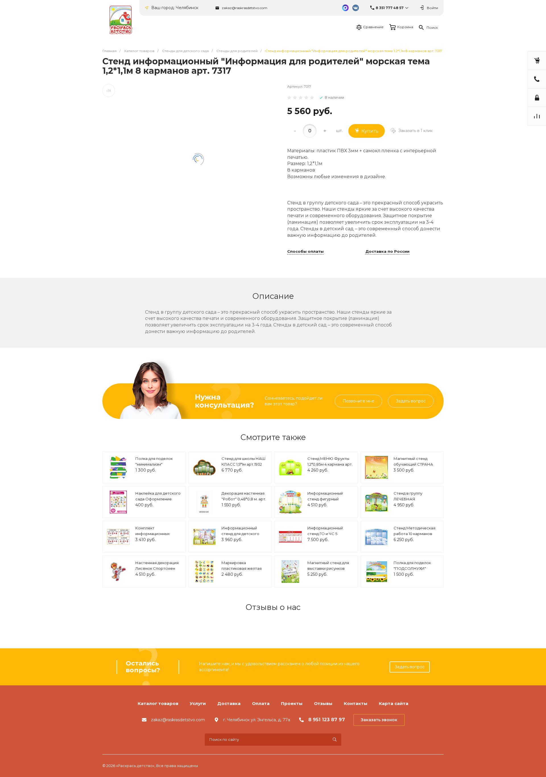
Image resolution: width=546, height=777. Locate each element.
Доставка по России (387, 252)
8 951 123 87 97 (326, 719)
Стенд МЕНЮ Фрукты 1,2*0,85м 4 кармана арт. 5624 (330, 464)
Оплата (261, 703)
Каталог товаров (158, 703)
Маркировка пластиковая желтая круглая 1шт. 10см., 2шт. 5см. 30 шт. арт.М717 (243, 571)
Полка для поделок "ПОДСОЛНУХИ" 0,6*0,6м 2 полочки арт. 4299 (416, 571)
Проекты (292, 703)
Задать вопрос (411, 401)
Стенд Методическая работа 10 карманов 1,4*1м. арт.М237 (414, 533)
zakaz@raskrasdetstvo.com (244, 8)
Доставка (229, 703)
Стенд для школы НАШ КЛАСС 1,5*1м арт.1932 (244, 461)
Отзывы (323, 703)
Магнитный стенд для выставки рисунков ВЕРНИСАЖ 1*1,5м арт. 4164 (328, 571)
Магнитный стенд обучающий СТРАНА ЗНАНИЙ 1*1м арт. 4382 (415, 464)
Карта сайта (393, 703)
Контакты (355, 703)
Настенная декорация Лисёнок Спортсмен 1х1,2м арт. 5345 (157, 568)
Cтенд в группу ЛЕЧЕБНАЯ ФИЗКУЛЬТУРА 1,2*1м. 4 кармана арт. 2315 (415, 501)
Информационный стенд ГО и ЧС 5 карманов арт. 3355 (325, 533)
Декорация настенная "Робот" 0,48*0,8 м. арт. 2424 (244, 499)
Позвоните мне (358, 401)
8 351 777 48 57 (390, 8)
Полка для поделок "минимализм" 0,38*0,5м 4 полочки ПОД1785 (154, 467)
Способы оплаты (305, 252)
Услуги (198, 703)
